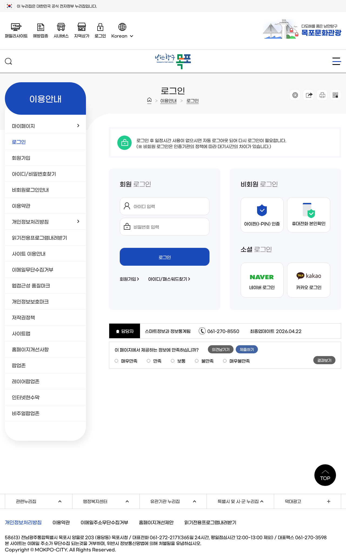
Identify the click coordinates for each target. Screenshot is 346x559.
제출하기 (247, 349)
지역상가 (81, 36)
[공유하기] (308, 95)
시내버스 (61, 36)
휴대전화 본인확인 (308, 223)
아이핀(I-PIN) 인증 (262, 223)
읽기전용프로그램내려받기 (210, 522)
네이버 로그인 (262, 287)
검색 (8, 61)
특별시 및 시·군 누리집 (246, 501)
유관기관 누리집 (178, 501)
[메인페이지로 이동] (173, 56)
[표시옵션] (295, 95)
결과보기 (324, 360)
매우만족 (129, 361)
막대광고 (293, 501)
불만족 (207, 361)
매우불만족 (239, 361)
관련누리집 (44, 501)
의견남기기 (220, 349)
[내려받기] (322, 95)
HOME (149, 100)
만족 (157, 361)
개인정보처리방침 (23, 522)
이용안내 (168, 100)
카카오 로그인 (308, 287)
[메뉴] (336, 61)
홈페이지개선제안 (156, 522)
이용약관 (61, 522)
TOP (325, 478)
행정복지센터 (111, 501)
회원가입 (128, 279)
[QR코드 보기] (335, 95)
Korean (119, 36)
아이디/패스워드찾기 (167, 279)
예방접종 (40, 36)
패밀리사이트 (16, 36)
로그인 (193, 100)
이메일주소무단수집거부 (104, 522)
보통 (181, 361)
